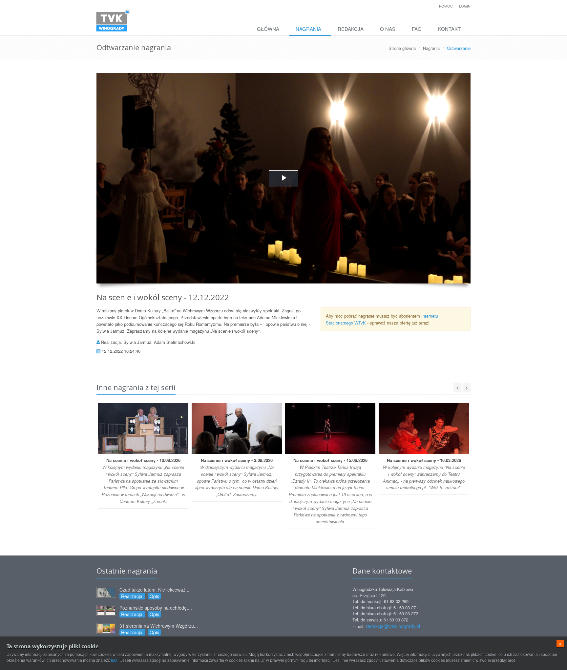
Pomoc (446, 6)
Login (465, 6)
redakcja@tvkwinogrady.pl (393, 626)
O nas (387, 28)
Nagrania (308, 28)
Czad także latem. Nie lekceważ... (154, 589)
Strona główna (402, 48)
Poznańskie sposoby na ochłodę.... (155, 607)
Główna (268, 28)
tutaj (114, 660)
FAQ (417, 28)
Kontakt (449, 28)
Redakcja (351, 28)
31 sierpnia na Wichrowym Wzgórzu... (158, 625)
